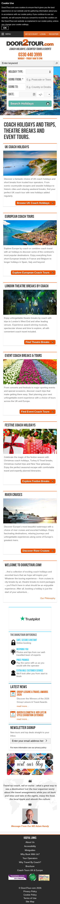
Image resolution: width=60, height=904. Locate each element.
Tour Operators (30, 858)
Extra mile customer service (29, 670)
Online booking (23, 643)
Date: (11, 94)
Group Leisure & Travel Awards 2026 (32, 693)
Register (53, 34)
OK (5, 28)
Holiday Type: (15, 71)
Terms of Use (30, 898)
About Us (30, 842)
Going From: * (15, 79)
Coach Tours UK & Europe (30, 870)
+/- (40, 95)
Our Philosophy (47, 598)
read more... (23, 706)
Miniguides (30, 850)
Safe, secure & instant (26, 640)
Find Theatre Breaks (37, 342)
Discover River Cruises (35, 550)
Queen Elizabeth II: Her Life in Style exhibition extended (31, 714)
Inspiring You (22, 649)
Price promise (22, 660)
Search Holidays (22, 103)
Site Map (30, 901)
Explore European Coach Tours (30, 272)
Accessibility (30, 846)
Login (43, 34)
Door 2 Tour (30, 42)
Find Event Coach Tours (35, 411)
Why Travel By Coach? (30, 862)
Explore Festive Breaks (35, 481)
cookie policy (26, 14)
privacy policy (40, 748)
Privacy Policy (30, 891)
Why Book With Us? (30, 854)
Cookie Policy (30, 895)
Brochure (30, 866)
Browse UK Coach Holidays (33, 203)
